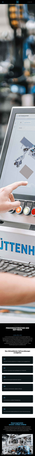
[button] (2, 454)
